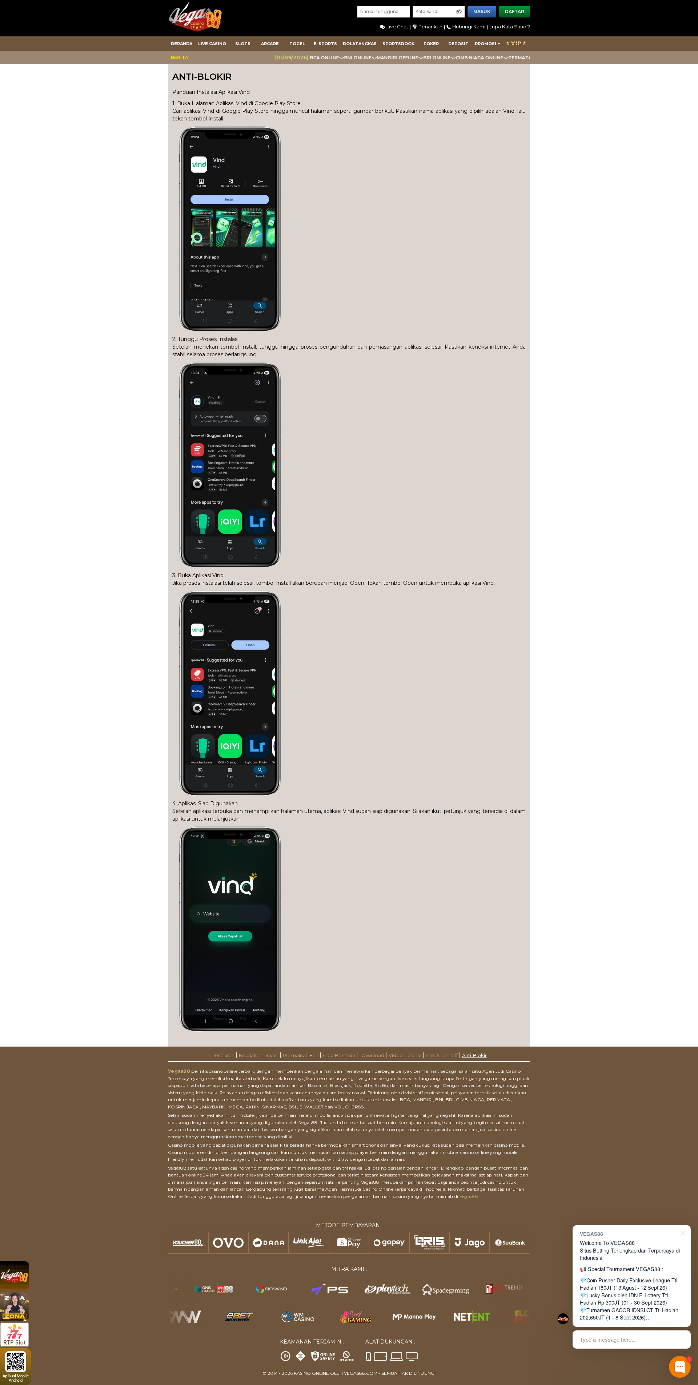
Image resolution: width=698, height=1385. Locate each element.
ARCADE (270, 43)
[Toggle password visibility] (459, 11)
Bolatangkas (360, 43)
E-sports (325, 43)
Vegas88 (179, 1071)
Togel (297, 43)
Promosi (485, 43)
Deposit (458, 43)
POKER (431, 43)
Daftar (514, 11)
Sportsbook (398, 43)
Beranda (181, 43)
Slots (242, 43)
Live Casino (212, 43)
